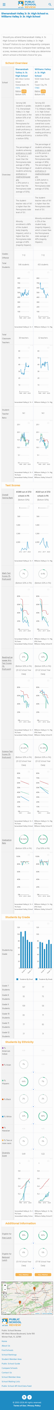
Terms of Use (20, 1405)
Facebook (29, 1397)
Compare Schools (9, 1368)
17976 (17, 88)
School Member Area (11, 1377)
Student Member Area (11, 1359)
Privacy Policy (34, 1405)
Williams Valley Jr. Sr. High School (43, 73)
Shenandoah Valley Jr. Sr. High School (21, 73)
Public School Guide (11, 1363)
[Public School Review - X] (24, 1397)
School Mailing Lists (11, 1381)
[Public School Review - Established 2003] (27, 4)
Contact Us (7, 1372)
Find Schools (7, 1350)
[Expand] (5, 1295)
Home (4, 1341)
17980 (37, 88)
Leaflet (37, 1313)
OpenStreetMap (47, 1313)
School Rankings (9, 1354)
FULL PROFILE (23, 1275)
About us (6, 1345)
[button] (20, 1303)
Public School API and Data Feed (16, 1386)
